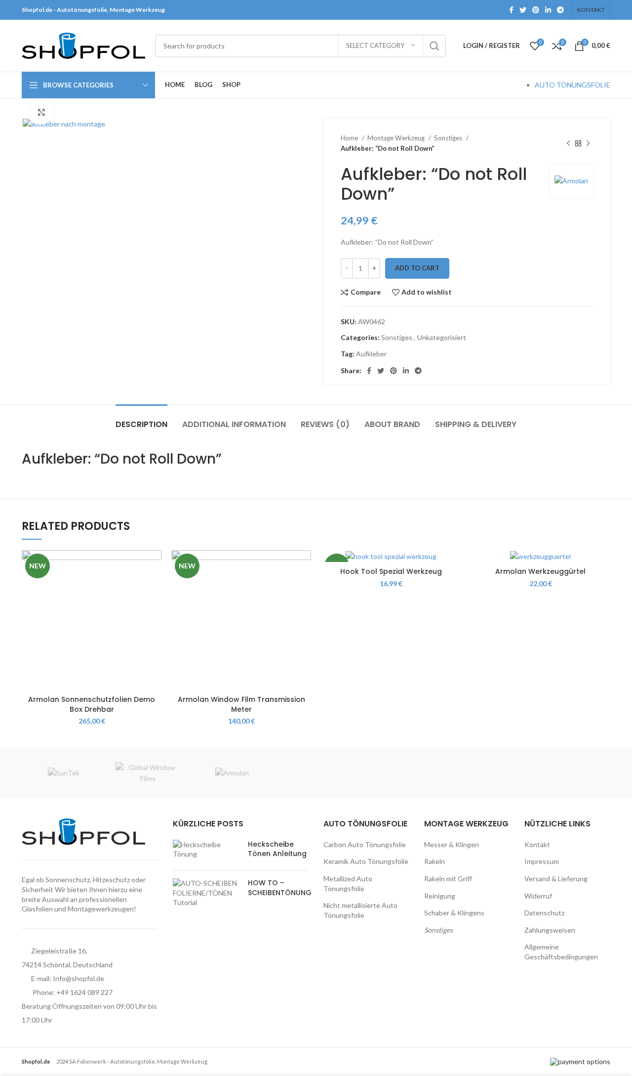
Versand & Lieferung (556, 878)
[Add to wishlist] (154, 611)
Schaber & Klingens (454, 912)
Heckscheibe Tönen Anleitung (277, 849)
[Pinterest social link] (535, 9)
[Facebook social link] (511, 9)
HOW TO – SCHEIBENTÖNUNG (280, 888)
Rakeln (434, 861)
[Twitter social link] (522, 9)
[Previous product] (568, 143)
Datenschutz (544, 912)
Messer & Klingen (451, 844)
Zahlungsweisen (549, 930)
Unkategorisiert (441, 337)
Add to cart (417, 268)
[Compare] (154, 566)
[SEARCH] (434, 46)
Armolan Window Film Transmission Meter (241, 704)
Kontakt (537, 844)
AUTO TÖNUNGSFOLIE (572, 85)
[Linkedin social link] (548, 9)
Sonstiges (449, 138)
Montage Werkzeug (396, 138)
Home (350, 138)
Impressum (541, 861)
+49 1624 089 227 (84, 992)
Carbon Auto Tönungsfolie (364, 844)
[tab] (141, 419)
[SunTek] (64, 773)
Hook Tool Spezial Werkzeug (391, 571)
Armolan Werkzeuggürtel (540, 571)
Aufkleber (371, 353)
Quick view (154, 588)
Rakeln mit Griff (448, 878)
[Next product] (588, 143)
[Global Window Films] (148, 773)
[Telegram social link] (560, 9)
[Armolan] (232, 773)
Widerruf (538, 896)
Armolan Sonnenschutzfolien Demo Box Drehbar (91, 704)
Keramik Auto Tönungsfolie (365, 861)
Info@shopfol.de (78, 978)
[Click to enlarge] (41, 112)
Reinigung (439, 896)
